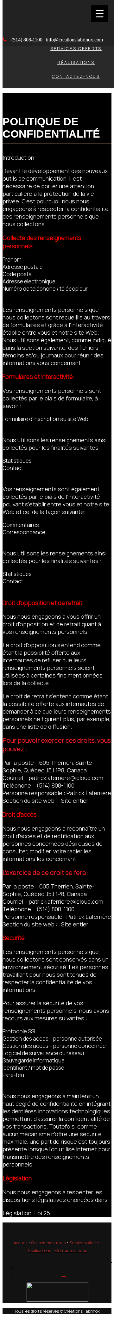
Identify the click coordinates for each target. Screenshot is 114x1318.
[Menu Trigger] (99, 13)
